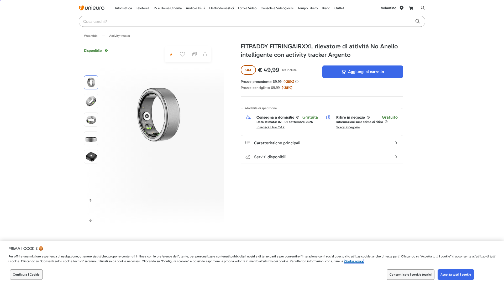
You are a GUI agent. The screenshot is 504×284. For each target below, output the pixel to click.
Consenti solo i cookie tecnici (411, 274)
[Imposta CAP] (401, 8)
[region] (252, 262)
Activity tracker (119, 36)
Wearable (91, 36)
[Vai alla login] (421, 8)
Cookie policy (354, 261)
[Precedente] (90, 200)
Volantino (388, 8)
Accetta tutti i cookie (455, 274)
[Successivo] (90, 220)
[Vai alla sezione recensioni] (170, 54)
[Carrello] (411, 8)
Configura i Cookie (26, 274)
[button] (158, 115)
